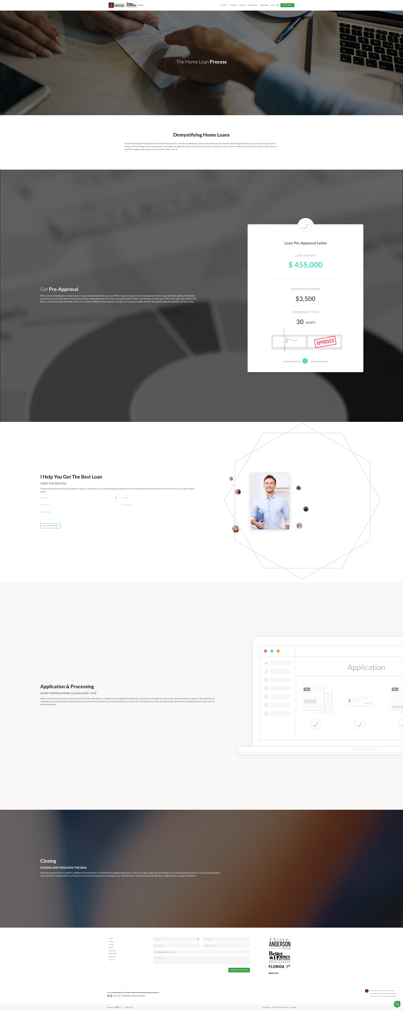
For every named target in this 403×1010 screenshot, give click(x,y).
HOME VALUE (252, 5)
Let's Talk (287, 5)
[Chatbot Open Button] (397, 1004)
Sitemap (293, 1007)
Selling (111, 947)
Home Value (112, 953)
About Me (112, 956)
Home (111, 938)
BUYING (234, 5)
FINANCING (264, 5)
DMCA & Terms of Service (280, 1007)
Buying (111, 944)
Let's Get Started (50, 525)
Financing (112, 950)
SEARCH (224, 5)
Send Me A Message (239, 970)
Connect (111, 960)
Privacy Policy (266, 1007)
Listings (111, 941)
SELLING (242, 5)
